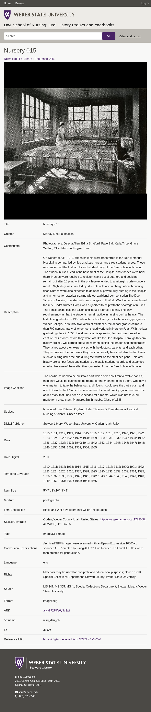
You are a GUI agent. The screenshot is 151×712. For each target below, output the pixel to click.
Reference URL (44, 58)
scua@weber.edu (28, 692)
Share (28, 58)
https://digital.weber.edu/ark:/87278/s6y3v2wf (72, 639)
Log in (145, 3)
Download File (13, 58)
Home (7, 3)
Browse (20, 3)
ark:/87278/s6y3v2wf (56, 610)
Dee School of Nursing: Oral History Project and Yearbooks (59, 25)
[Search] (108, 36)
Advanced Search (130, 36)
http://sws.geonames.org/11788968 (122, 519)
